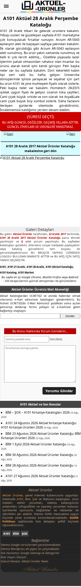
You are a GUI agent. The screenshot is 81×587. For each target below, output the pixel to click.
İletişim (21, 557)
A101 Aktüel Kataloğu (59, 267)
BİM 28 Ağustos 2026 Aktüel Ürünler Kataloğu (39, 465)
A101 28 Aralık (35, 267)
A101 (3, 267)
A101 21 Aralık (16, 267)
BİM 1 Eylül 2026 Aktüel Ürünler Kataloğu (36, 444)
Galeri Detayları (40, 229)
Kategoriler (52, 553)
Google (15, 545)
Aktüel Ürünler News (35, 561)
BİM (16, 533)
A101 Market (26, 272)
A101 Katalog (8, 272)
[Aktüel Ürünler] (42, 6)
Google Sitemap (30, 553)
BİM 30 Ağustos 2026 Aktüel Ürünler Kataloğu (39, 455)
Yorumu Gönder (59, 390)
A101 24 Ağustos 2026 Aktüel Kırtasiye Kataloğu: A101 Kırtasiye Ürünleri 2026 (39, 425)
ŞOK (25, 533)
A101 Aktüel (29, 404)
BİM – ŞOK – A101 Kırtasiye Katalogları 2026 (38, 412)
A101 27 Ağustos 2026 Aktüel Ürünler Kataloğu (40, 476)
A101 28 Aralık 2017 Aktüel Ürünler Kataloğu (31, 238)
